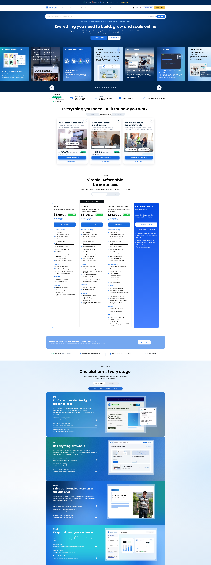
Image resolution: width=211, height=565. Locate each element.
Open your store (105, 157)
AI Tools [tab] (93, 114)
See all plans (71, 162)
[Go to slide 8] (108, 87)
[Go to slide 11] (114, 87)
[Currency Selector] (141, 8)
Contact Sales (148, 7)
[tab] (95, 388)
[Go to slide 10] (112, 87)
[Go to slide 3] (98, 87)
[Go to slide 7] (107, 87)
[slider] (105, 63)
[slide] (34, 65)
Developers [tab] (111, 383)
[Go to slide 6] (105, 87)
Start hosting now (71, 157)
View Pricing (159, 7)
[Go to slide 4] (100, 87)
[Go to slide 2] (96, 87)
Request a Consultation (137, 157)
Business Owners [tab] (99, 383)
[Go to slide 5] (103, 87)
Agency (99, 8)
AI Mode (152, 16)
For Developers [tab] (118, 114)
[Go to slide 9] (110, 87)
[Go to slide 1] (94, 87)
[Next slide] (159, 87)
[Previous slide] (51, 87)
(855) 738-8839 (149, 230)
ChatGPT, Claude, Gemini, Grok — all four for (107, 2)
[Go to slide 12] (116, 87)
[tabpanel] (105, 16)
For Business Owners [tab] (105, 114)
